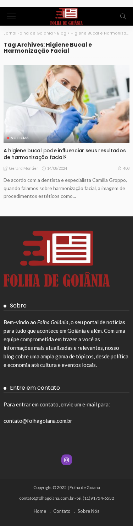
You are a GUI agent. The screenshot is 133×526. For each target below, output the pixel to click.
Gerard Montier (23, 168)
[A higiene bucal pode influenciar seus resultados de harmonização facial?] (66, 104)
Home (40, 511)
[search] (123, 16)
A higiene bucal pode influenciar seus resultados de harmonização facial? (65, 154)
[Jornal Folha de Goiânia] (66, 15)
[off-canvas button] (11, 16)
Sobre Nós (88, 511)
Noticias (20, 138)
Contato (62, 511)
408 (126, 168)
